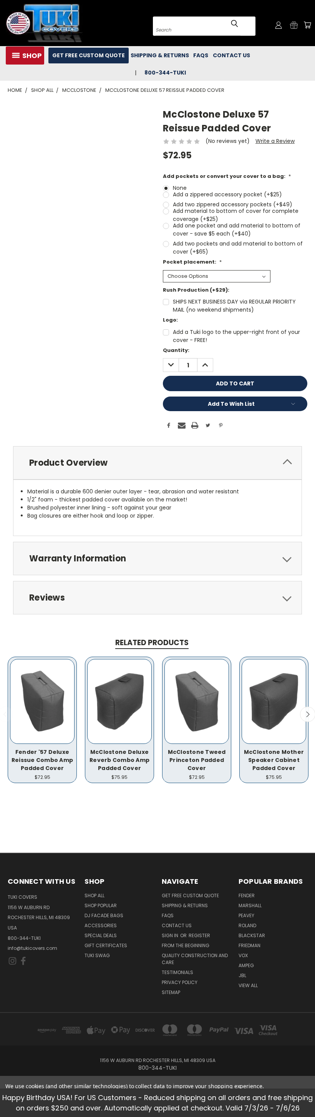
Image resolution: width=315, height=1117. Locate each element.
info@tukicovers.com (32, 948)
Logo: (170, 320)
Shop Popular (101, 905)
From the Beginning (185, 945)
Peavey (246, 915)
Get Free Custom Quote (88, 55)
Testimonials (177, 972)
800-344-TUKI (24, 938)
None (180, 188)
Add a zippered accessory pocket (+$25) (227, 194)
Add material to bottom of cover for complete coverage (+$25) (235, 215)
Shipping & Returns (160, 55)
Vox (243, 955)
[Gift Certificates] (294, 25)
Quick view (42, 693)
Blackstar (252, 935)
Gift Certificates (106, 945)
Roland (247, 925)
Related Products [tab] (152, 642)
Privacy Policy (179, 982)
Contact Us (231, 55)
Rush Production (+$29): (196, 290)
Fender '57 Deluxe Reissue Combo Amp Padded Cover (42, 760)
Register (199, 935)
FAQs (200, 55)
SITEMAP (171, 992)
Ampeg (246, 965)
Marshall (250, 905)
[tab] (157, 463)
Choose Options (42, 707)
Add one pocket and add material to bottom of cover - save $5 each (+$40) (236, 229)
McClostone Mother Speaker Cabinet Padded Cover (274, 760)
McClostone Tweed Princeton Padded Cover (197, 760)
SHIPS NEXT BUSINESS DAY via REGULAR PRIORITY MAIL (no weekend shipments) (234, 306)
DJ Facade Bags (104, 915)
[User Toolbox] (278, 25)
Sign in (170, 935)
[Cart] (307, 25)
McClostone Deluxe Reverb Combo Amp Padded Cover (119, 760)
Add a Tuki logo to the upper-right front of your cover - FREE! (236, 336)
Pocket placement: (192, 262)
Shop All (94, 895)
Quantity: (176, 350)
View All (248, 985)
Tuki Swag (97, 955)
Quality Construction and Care (195, 959)
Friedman (249, 945)
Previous (303, 1093)
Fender (247, 895)
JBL (242, 975)
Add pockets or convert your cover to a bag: (227, 176)
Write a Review (275, 141)
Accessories (101, 925)
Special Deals (101, 935)
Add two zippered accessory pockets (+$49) (232, 204)
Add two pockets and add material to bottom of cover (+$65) (238, 248)
